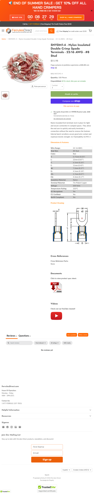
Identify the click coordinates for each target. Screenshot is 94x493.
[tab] (24, 336)
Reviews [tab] (12, 335)
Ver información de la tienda (62, 119)
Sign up (47, 459)
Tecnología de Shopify (47, 480)
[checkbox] (67, 343)
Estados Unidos (81, 470)
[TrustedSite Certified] (47, 488)
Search (47, 475)
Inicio (4, 39)
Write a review (83, 335)
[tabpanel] (47, 358)
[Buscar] (51, 30)
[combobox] (41, 30)
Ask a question (71, 335)
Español (65, 470)
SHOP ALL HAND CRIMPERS (71, 17)
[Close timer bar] (92, 11)
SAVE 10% (18, 17)
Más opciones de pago (71, 106)
